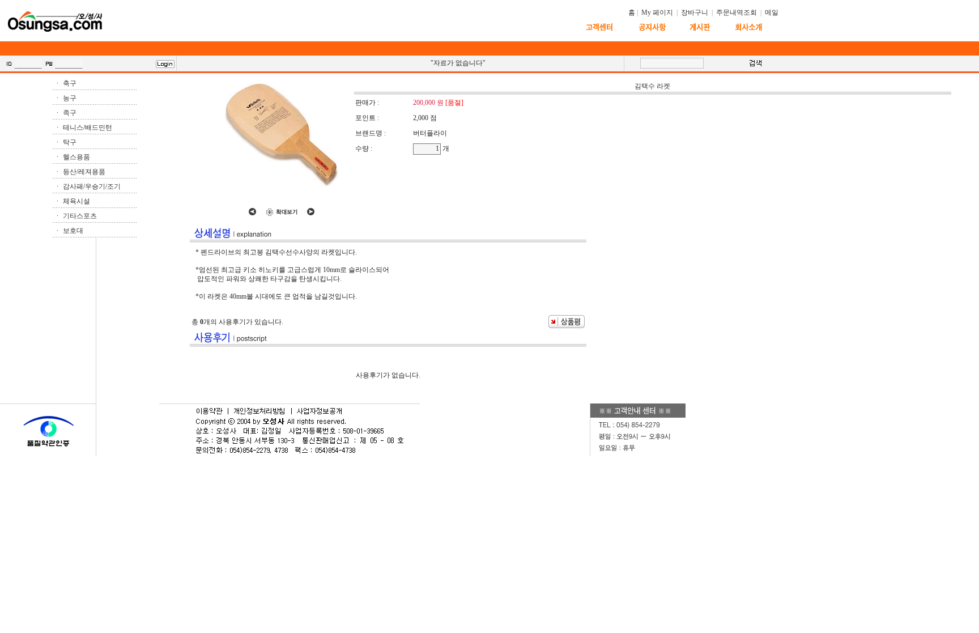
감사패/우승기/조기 (92, 186)
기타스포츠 (80, 216)
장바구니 (694, 12)
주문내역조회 (736, 12)
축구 (69, 83)
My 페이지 (657, 12)
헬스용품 (76, 157)
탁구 (69, 142)
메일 (771, 12)
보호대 (73, 231)
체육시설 (76, 201)
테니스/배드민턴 (87, 127)
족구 (69, 113)
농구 (69, 98)
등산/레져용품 (84, 172)
